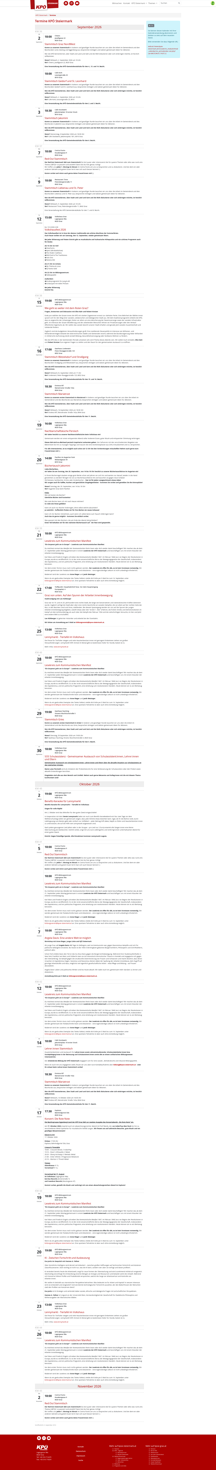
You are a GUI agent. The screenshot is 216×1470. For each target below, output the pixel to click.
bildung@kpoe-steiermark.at (124, 1065)
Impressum (80, 1456)
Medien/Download (119, 1456)
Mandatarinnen (122, 1452)
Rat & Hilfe (154, 1450)
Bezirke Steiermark (123, 1454)
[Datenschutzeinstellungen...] (212, 3)
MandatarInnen (155, 1458)
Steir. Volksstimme (123, 1460)
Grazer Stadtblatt (156, 1462)
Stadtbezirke (154, 1456)
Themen (152, 3)
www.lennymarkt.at (60, 647)
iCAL (151, 26)
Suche (80, 1460)
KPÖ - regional (118, 1450)
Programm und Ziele (120, 1466)
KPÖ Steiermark (138, 3)
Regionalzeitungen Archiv (125, 1458)
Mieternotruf (154, 1452)
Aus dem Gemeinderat (157, 1454)
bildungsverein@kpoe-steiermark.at (58, 581)
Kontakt (126, 3)
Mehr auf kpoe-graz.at (156, 1446)
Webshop (117, 1464)
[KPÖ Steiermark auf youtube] (77, 3)
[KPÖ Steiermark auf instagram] (71, 3)
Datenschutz (81, 1451)
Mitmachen (117, 3)
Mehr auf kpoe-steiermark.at (122, 1446)
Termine (116, 1449)
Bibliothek (121, 1462)
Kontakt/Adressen (156, 1460)
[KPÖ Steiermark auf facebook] (66, 3)
